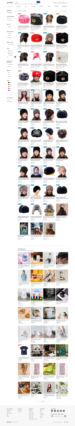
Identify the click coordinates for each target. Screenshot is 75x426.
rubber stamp (25, 3)
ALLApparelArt (33, 237)
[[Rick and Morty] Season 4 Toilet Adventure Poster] (24, 228)
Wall (7, 414)
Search (38, 2)
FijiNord (19, 104)
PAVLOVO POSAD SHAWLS (22, 28)
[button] (15, 56)
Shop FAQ (19, 411)
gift (33, 3)
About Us (41, 410)
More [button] (8, 93)
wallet (19, 3)
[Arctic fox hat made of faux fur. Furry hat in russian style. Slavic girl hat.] (37, 228)
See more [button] (43, 401)
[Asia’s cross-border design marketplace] (10, 3)
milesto (21, 3)
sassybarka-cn (58, 218)
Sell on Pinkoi (55, 2)
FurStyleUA (45, 28)
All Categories (9, 410)
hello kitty (36, 3)
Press (41, 411)
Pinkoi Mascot (42, 414)
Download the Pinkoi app (57, 416)
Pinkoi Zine (8, 411)
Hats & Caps (9, 101)
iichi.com (41, 417)
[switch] (11, 12)
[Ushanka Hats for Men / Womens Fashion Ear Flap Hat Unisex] (24, 95)
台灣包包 (16, 3)
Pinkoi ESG (41, 413)
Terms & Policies (31, 414)
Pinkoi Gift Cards (9, 413)
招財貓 (32, 3)
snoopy (29, 3)
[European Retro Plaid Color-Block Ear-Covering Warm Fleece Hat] (49, 228)
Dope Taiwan (20, 237)
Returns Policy (31, 417)
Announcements (31, 413)
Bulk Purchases (31, 411)
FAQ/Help (30, 410)
